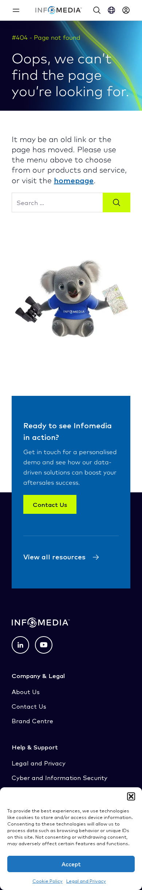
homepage (74, 180)
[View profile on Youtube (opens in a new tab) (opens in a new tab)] (43, 645)
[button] (131, 796)
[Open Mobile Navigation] (16, 10)
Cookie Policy (47, 881)
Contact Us (50, 504)
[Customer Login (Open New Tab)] (126, 10)
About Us (26, 691)
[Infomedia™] (58, 10)
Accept (71, 864)
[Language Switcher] (111, 10)
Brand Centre (32, 720)
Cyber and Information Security (59, 777)
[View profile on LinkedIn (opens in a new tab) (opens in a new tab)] (20, 645)
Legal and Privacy (86, 881)
